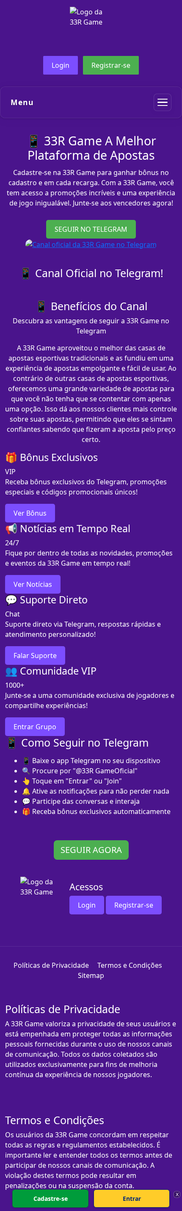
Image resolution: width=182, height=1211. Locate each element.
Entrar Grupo (35, 726)
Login (60, 65)
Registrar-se (110, 65)
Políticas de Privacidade (51, 965)
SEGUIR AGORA (91, 849)
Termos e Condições (129, 965)
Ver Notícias (33, 584)
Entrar (132, 1198)
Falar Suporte (35, 655)
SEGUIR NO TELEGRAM (91, 229)
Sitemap (91, 975)
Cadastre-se (50, 1198)
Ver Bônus (30, 513)
